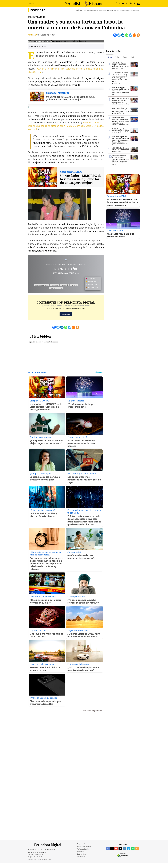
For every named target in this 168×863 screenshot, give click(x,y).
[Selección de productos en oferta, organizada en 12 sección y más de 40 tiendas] (66, 259)
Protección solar (56, 288)
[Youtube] (123, 3)
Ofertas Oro (91, 282)
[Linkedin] (122, 35)
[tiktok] (120, 848)
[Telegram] (130, 35)
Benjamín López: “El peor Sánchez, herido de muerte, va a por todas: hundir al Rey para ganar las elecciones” (120, 140)
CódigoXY (136, 10)
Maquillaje (54, 285)
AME (138, 3)
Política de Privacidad (84, 846)
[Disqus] (66, 746)
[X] (119, 3)
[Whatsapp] (126, 35)
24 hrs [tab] (110, 57)
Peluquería (64, 285)
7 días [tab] (118, 57)
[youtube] (116, 848)
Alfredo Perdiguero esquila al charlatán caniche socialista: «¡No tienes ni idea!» (120, 65)
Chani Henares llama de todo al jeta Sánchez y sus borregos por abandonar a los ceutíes (120, 101)
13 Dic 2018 (41, 35)
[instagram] (124, 848)
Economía (94, 10)
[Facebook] (115, 35)
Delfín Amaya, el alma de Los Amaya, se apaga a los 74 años (120, 130)
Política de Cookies (83, 849)
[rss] (137, 848)
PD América (32, 35)
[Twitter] (119, 35)
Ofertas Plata (92, 284)
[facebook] (108, 848)
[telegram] (128, 848)
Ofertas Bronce (92, 287)
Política (86, 10)
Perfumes (74, 285)
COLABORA (66, 314)
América (79, 10)
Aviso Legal (81, 844)
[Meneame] (134, 35)
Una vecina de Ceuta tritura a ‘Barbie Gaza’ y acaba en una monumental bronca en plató (120, 90)
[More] (138, 35)
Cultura (110, 10)
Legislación (127, 10)
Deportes (117, 10)
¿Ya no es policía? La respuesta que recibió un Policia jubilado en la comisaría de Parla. (120, 110)
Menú (31, 3)
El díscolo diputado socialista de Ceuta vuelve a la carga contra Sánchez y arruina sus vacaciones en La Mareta (120, 160)
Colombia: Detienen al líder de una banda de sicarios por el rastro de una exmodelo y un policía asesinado (66, 126)
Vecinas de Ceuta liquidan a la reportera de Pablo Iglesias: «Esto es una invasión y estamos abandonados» (120, 121)
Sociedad (38, 10)
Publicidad (80, 851)
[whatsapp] (134, 3)
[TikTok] (127, 3)
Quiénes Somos (82, 854)
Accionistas (81, 856)
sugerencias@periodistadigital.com (39, 859)
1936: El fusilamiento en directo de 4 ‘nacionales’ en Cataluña (120, 150)
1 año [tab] (132, 57)
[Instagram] (130, 3)
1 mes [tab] (125, 57)
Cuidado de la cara (41, 285)
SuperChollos (92, 279)
